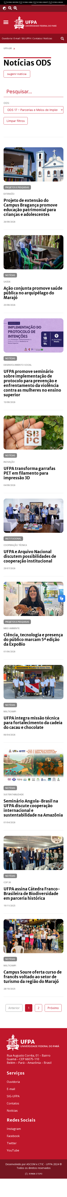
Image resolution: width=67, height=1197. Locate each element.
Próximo (53, 1008)
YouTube (13, 1150)
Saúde (7, 281)
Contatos (13, 1103)
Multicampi (10, 711)
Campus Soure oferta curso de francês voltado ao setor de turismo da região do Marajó (33, 977)
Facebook (13, 1136)
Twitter (12, 1143)
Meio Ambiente (11, 628)
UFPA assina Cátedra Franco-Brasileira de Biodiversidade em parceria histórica (32, 893)
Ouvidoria (13, 1082)
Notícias (10, 275)
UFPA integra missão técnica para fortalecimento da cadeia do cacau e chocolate (33, 723)
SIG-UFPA (13, 1096)
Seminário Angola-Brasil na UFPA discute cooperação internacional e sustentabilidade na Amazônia (33, 808)
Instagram (14, 1129)
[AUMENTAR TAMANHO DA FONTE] (16, 8)
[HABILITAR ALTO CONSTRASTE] (6, 8)
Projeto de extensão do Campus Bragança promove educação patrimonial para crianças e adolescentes (30, 207)
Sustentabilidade (14, 794)
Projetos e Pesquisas (17, 187)
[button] (6, 22)
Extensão (9, 193)
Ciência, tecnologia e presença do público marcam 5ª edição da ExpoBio (33, 639)
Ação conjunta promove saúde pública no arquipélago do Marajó (33, 293)
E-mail (11, 1089)
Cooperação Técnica (15, 545)
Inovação (9, 461)
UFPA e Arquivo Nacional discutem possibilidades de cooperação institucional (30, 556)
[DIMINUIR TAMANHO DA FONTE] (10, 8)
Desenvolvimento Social (18, 364)
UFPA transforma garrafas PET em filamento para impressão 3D (29, 473)
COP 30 (7, 882)
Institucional (13, 538)
